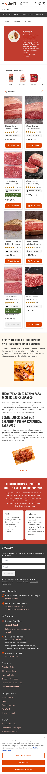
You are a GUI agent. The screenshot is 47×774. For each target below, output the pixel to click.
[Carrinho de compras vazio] (43, 3)
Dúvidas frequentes (10, 686)
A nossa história (9, 723)
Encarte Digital (8, 713)
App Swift (6, 709)
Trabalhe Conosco (10, 679)
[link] (7, 9)
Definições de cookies (23, 755)
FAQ (4, 701)
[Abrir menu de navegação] (3, 3)
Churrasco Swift (9, 671)
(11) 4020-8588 (11, 598)
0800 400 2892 (19, 639)
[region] (23, 754)
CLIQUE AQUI (11, 625)
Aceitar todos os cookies (23, 769)
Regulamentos (8, 705)
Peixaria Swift (7, 675)
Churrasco (7, 15)
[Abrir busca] (35, 3)
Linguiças (39, 15)
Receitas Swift (8, 667)
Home (6, 21)
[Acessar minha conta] (39, 3)
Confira (23, 470)
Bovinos (17, 15)
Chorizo (27, 21)
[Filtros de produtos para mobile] (41, 91)
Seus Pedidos (7, 697)
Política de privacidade (12, 682)
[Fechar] (44, 737)
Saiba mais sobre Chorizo (29, 55)
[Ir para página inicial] (10, 3)
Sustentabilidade (9, 731)
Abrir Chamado (12, 656)
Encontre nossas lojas (11, 727)
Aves (24, 15)
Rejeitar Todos (23, 762)
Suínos (31, 15)
